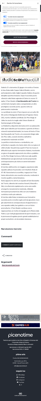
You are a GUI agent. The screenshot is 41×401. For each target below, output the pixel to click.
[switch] (5, 23)
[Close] (37, 3)
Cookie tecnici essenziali (16, 16)
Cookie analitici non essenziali (17, 23)
